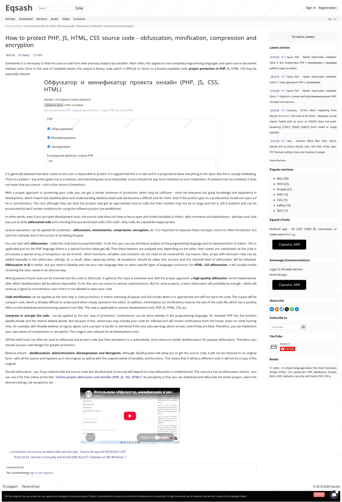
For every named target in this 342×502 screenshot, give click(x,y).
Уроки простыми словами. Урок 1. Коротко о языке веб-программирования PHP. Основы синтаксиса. (303, 96)
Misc (280, 179)
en (335, 19)
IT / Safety (24, 55)
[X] (287, 309)
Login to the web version (286, 269)
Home (8, 26)
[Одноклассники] (277, 309)
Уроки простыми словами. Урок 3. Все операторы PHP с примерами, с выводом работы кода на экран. (303, 62)
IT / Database (289, 110)
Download (26, 19)
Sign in (311, 8)
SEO (279, 211)
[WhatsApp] (292, 309)
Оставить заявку (303, 37)
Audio (55, 19)
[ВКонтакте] (272, 309)
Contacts (79, 19)
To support (10, 486)
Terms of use (30, 486)
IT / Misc (287, 141)
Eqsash (19, 7)
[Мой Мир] (297, 309)
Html (280, 184)
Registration (328, 8)
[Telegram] (282, 309)
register (48, 473)
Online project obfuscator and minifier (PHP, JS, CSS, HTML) (98, 377)
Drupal (281, 189)
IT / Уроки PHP (290, 57)
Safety (281, 205)
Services (41, 19)
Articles (10, 19)
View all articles (278, 160)
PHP (280, 195)
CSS (279, 200)
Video (66, 19)
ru (329, 19)
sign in (34, 473)
